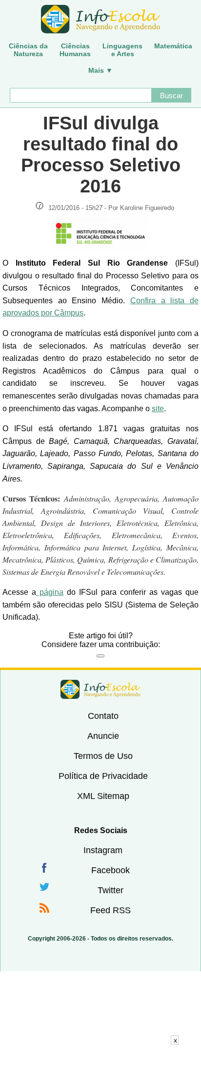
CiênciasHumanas (75, 50)
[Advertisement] (100, 1057)
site (158, 408)
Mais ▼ (100, 70)
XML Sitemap (103, 796)
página (49, 592)
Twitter (110, 890)
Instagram (102, 850)
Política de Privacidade (103, 776)
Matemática (173, 46)
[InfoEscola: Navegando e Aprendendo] (100, 19)
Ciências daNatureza (28, 50)
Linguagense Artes (122, 50)
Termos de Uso (103, 756)
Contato (103, 716)
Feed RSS (110, 910)
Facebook (110, 870)
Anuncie (103, 736)
